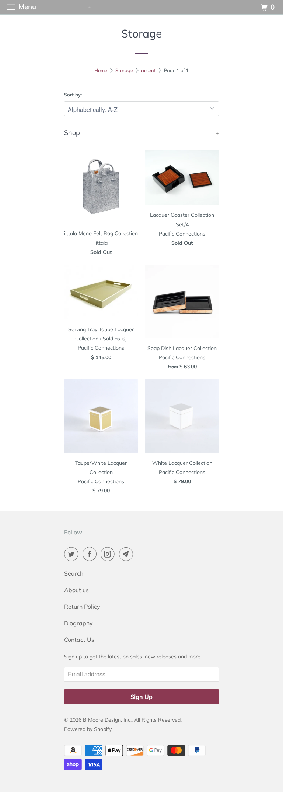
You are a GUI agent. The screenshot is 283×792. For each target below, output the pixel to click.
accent (148, 70)
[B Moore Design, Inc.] (141, 7)
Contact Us (79, 639)
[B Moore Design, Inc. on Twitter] (72, 554)
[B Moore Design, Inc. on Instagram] (109, 554)
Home (100, 70)
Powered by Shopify (88, 729)
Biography (78, 623)
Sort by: (73, 95)
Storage (124, 70)
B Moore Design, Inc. (107, 720)
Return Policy (82, 606)
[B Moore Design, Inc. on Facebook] (91, 554)
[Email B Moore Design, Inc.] (127, 554)
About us (76, 590)
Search (73, 573)
